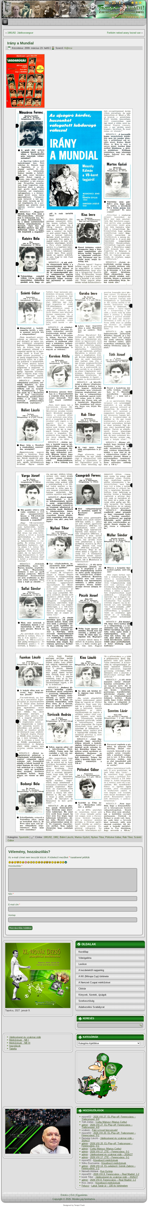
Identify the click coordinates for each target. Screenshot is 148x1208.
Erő (72, 1195)
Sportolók (24, 837)
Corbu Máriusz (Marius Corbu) (111, 1122)
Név (11, 894)
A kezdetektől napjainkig (91, 970)
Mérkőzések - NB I (19, 1040)
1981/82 (47, 837)
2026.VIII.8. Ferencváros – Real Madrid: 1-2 (116, 1174)
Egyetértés (82, 1195)
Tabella (13, 1048)
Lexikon (83, 964)
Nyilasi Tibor (97, 837)
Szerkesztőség (86, 1001)
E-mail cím (14, 904)
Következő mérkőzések (105, 1160)
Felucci (85, 1185)
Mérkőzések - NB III (19, 1043)
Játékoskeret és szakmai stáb (25, 1037)
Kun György (106, 1171)
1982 (55, 837)
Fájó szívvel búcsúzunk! (105, 1130)
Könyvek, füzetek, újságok (92, 994)
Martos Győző (82, 837)
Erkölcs (65, 1195)
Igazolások (15, 1045)
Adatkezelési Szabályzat (92, 1007)
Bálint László (66, 837)
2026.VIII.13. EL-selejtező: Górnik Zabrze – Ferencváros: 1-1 (109, 1167)
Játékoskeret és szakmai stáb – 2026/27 (108, 1139)
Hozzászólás (15, 866)
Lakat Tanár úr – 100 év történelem (109, 1185)
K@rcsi (68, 48)
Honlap (12, 915)
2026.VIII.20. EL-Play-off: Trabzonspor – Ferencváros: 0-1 (109, 1134)
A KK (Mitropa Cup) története (94, 976)
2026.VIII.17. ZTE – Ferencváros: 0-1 (109, 1151)
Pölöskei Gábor (113, 837)
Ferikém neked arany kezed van (124, 32)
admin (85, 1125)
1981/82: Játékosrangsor (20, 32)
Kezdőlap (83, 951)
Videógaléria (85, 958)
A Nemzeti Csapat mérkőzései (94, 982)
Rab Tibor (127, 837)
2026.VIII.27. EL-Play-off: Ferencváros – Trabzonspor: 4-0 (109, 1117)
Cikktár (82, 988)
